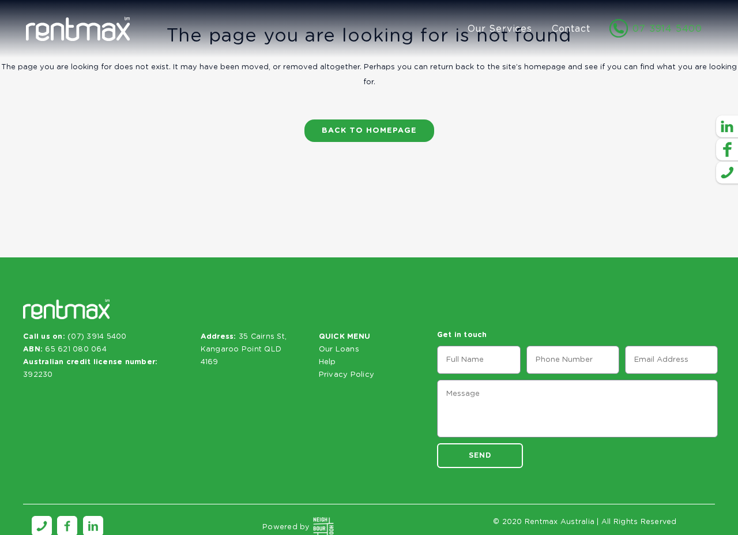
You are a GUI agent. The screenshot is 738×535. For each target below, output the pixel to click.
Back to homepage (369, 130)
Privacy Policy (347, 375)
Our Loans (339, 349)
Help (327, 362)
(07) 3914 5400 (97, 337)
